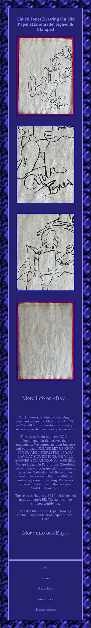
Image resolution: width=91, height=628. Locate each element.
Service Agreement (45, 609)
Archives (45, 577)
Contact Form (45, 588)
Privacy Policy (45, 598)
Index (45, 567)
